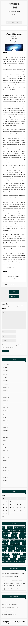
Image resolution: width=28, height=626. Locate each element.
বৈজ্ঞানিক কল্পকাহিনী (22, 559)
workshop (15, 553)
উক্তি (11, 40)
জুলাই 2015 (5, 477)
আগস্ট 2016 (5, 437)
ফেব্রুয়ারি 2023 (6, 364)
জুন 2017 (5, 417)
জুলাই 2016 (5, 440)
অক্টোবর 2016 (5, 434)
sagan (17, 546)
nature (4, 543)
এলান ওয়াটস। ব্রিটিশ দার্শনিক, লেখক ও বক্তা (12, 268)
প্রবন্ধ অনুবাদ (15, 40)
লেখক (3, 561)
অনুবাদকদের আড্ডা (14, 5)
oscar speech (14, 543)
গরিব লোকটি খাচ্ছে (5, 580)
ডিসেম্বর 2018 (6, 397)
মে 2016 (4, 447)
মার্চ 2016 (5, 454)
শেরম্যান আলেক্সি (9, 561)
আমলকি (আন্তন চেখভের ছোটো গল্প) (8, 611)
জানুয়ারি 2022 (5, 370)
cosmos (13, 535)
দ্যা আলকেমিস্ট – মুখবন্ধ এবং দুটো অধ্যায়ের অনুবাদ (11, 601)
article (7, 284)
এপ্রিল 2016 (5, 450)
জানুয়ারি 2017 (5, 427)
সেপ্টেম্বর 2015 (6, 470)
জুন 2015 (5, 480)
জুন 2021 (5, 374)
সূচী (2, 28)
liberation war (15, 540)
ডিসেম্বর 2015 (6, 460)
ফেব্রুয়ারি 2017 (6, 424)
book (19, 530)
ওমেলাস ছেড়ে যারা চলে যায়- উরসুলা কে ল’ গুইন (10, 607)
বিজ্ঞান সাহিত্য (13, 559)
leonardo (5, 540)
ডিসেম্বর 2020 (6, 384)
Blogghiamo (9, 623)
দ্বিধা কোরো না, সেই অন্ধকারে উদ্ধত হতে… (9, 614)
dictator (23, 535)
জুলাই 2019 (5, 390)
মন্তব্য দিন (14, 42)
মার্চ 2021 (5, 377)
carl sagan (6, 533)
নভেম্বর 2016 (5, 430)
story (24, 551)
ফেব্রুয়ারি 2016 (6, 457)
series (4, 548)
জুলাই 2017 (5, 414)
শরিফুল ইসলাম (14, 38)
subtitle (5, 553)
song (4, 551)
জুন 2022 (5, 367)
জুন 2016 (5, 444)
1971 (3, 527)
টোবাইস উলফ (23, 556)
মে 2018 (4, 404)
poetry (4, 546)
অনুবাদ (24, 553)
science (23, 546)
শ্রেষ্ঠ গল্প (15, 561)
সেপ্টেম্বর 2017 (6, 410)
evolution (5, 538)
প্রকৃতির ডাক (4, 559)
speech (17, 551)
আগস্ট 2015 (5, 474)
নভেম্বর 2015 (5, 464)
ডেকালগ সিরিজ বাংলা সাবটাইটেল (7, 576)
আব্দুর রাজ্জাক (19, 585)
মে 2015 (4, 484)
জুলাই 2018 (5, 400)
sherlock (11, 548)
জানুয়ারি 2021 (5, 380)
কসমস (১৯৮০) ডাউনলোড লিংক (7, 573)
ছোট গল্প (15, 556)
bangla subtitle (20, 527)
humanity (14, 538)
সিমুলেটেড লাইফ (22, 561)
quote (13, 284)
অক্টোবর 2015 (5, 467)
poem (24, 543)
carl (24, 530)
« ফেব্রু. (3, 516)
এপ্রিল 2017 (5, 420)
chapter (23, 533)
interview (22, 538)
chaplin (15, 533)
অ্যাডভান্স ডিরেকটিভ (6, 556)
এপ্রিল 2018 (5, 407)
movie (24, 540)
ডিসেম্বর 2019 (6, 387)
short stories (21, 548)
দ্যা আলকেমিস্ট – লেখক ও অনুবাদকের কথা (9, 604)
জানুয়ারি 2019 (5, 394)
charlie (4, 535)
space (10, 551)
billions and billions (9, 530)
